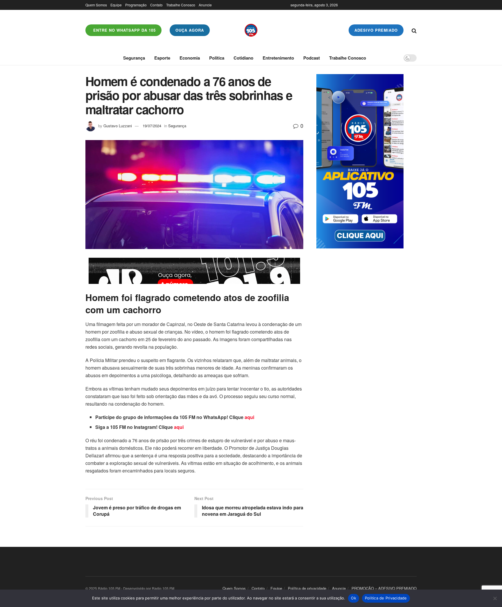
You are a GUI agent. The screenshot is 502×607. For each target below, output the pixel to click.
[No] (495, 598)
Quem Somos (96, 4)
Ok (353, 598)
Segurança (134, 58)
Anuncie (205, 4)
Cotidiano (243, 58)
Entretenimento (278, 58)
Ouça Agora (189, 30)
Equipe (116, 4)
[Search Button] (414, 30)
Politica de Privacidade (386, 598)
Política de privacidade (307, 588)
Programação (136, 4)
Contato (156, 4)
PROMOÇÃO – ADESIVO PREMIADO (384, 588)
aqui (249, 417)
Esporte (162, 58)
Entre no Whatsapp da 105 (124, 30)
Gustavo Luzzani (117, 125)
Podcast (311, 58)
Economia (190, 58)
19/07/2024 (152, 125)
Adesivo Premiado (376, 30)
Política (216, 58)
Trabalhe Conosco (180, 4)
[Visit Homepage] (251, 30)
